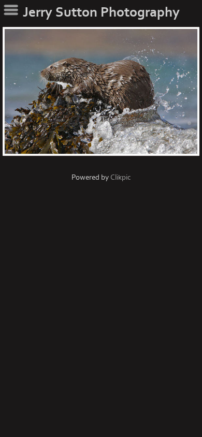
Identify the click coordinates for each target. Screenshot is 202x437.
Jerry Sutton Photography (101, 12)
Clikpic (120, 177)
